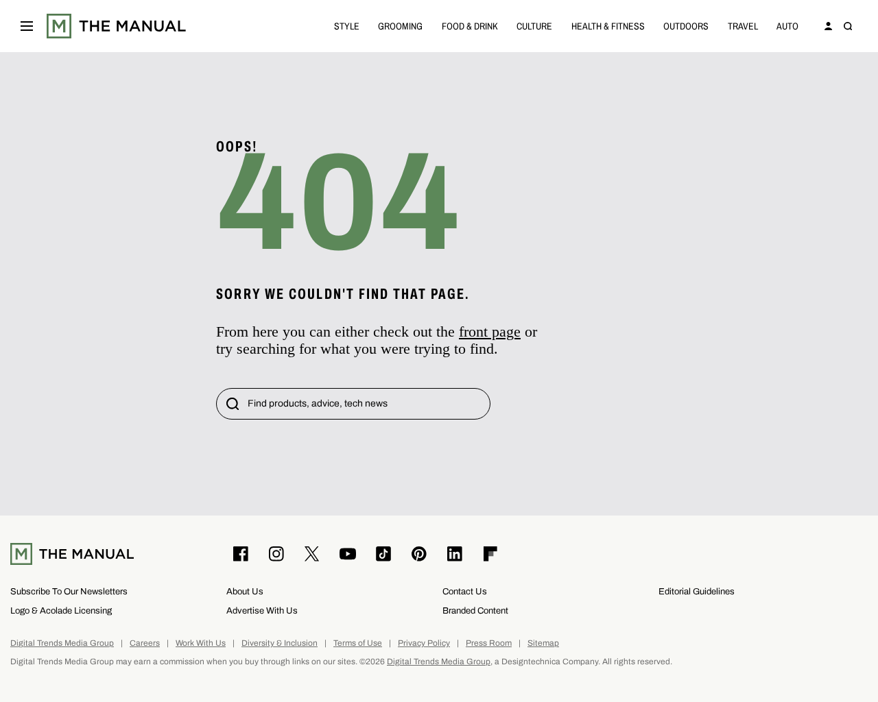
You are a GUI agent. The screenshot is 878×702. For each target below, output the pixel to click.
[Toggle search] (847, 26)
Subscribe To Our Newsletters (69, 591)
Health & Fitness (608, 25)
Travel (743, 25)
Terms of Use (357, 643)
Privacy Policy (424, 643)
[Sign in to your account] (828, 26)
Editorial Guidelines (696, 591)
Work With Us (201, 643)
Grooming (400, 25)
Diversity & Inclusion (279, 643)
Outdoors (686, 25)
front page (490, 331)
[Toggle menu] (27, 26)
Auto (787, 25)
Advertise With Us (262, 610)
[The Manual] (116, 26)
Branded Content (475, 610)
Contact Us (464, 591)
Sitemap (543, 643)
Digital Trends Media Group (62, 643)
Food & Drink (470, 25)
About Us (244, 591)
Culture (534, 25)
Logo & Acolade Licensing (61, 610)
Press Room (489, 643)
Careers (145, 643)
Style (346, 25)
